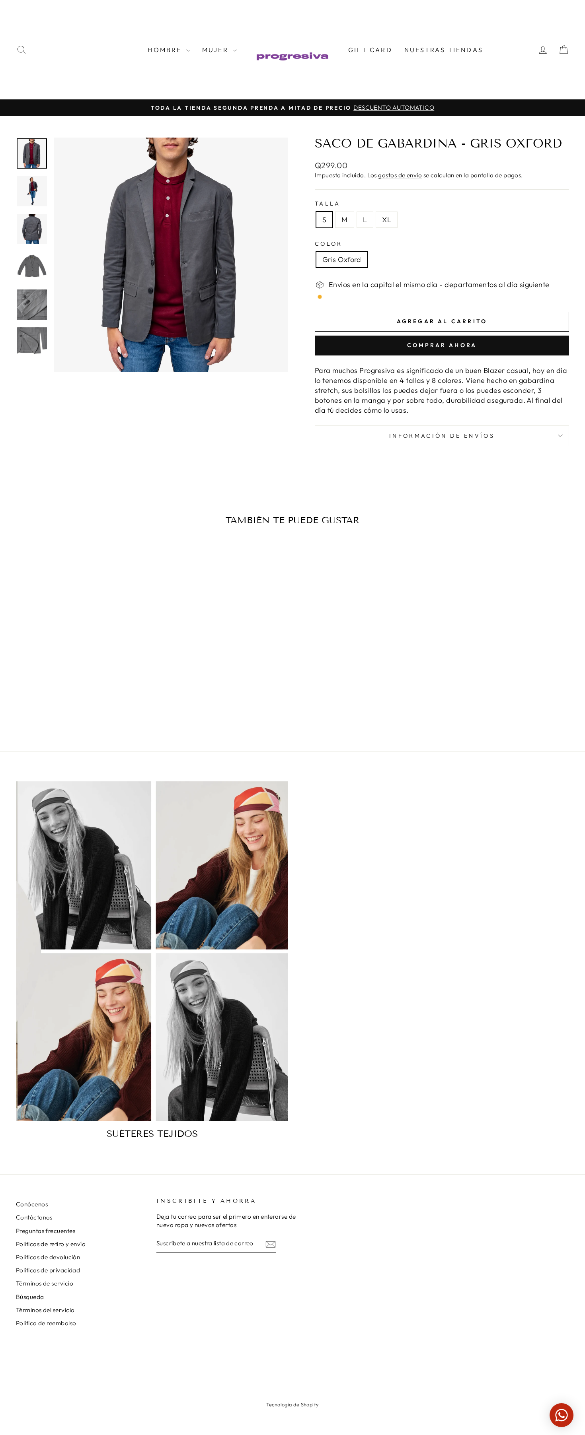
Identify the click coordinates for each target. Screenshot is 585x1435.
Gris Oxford (341, 259)
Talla (328, 203)
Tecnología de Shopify (292, 1404)
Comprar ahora (442, 345)
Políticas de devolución (48, 1257)
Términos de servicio (44, 1283)
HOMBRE (166, 50)
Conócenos (32, 1204)
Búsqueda (30, 1297)
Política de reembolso (46, 1323)
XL (386, 219)
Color (329, 243)
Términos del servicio (45, 1310)
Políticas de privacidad (48, 1270)
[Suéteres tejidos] (152, 951)
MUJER (216, 50)
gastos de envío (400, 175)
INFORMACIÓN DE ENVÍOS (442, 435)
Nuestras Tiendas (443, 50)
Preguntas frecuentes (45, 1231)
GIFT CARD (370, 50)
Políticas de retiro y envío (51, 1244)
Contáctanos (34, 1217)
